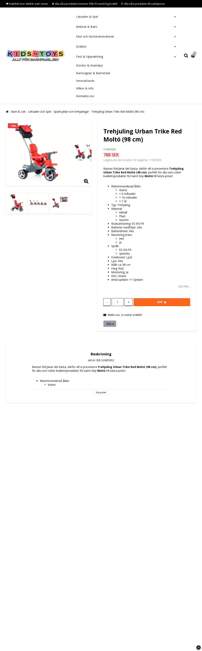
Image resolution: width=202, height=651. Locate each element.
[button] (193, 56)
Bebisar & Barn (86, 27)
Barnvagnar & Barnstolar (93, 73)
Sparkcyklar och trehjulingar (71, 111)
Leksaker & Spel (87, 16)
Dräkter (81, 46)
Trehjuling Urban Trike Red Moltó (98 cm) (117, 111)
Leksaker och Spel (39, 111)
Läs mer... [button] (184, 286)
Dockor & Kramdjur (89, 65)
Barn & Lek (18, 111)
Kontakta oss (85, 96)
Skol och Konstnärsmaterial (95, 36)
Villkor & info (85, 88)
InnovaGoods (85, 81)
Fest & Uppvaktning (89, 56)
